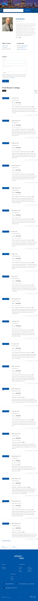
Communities (14, 547)
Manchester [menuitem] (30, 570)
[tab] (4, 91)
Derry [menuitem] (20, 570)
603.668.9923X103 (9, 583)
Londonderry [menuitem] (30, 568)
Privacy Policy (13, 77)
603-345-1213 (22, 47)
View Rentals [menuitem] (4, 568)
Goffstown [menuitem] (20, 571)
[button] (27, 10)
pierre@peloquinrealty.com (11, 587)
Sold (6, 120)
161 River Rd (26, 583)
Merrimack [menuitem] (29, 571)
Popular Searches (4, 547)
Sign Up (24, 3)
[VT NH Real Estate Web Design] (33, 597)
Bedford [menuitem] (20, 568)
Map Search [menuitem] (4, 567)
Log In (20, 3)
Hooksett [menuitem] (29, 567)
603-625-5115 (30, 3)
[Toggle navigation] (35, 3)
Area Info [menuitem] (20, 567)
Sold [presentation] (4, 90)
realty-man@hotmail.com (22, 49)
